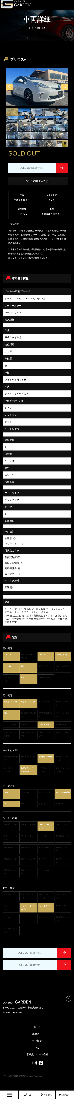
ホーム (37, 1027)
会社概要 (37, 1040)
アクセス (48, 1095)
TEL (29, 1095)
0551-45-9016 (14, 1012)
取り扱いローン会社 (37, 1054)
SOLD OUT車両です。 (38, 181)
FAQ (37, 1047)
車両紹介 (66, 1095)
